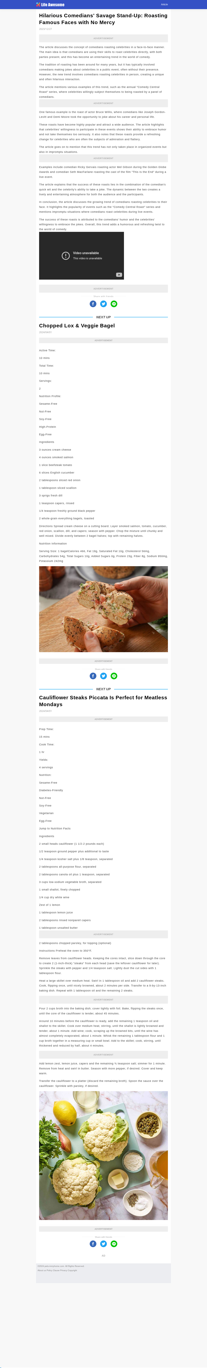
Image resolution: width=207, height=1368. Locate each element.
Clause (56, 1270)
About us (42, 1270)
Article (164, 4)
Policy (49, 1270)
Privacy (63, 1270)
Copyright (72, 1270)
